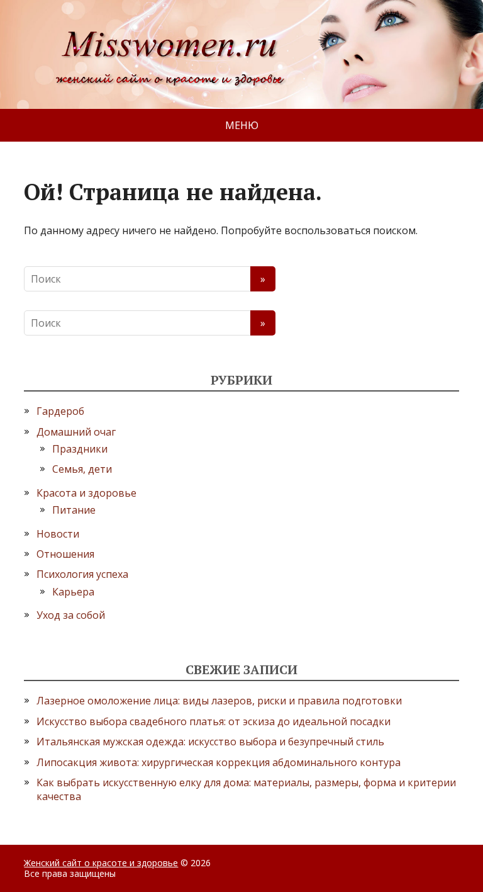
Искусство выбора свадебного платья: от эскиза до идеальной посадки (213, 721)
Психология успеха (82, 574)
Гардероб (60, 411)
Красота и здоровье (86, 493)
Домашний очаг (76, 432)
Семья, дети (82, 469)
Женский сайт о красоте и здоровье (101, 863)
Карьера (73, 592)
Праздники (80, 449)
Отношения (65, 554)
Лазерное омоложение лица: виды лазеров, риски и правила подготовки (219, 701)
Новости (57, 534)
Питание (74, 510)
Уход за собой (70, 615)
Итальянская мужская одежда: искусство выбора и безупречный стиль (210, 741)
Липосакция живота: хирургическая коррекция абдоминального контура (218, 762)
